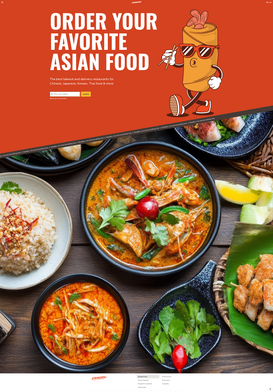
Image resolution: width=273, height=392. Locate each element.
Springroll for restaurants (145, 384)
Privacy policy (166, 380)
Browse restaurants (143, 380)
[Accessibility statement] (270, 389)
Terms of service (166, 376)
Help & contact (142, 387)
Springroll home (142, 376)
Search (86, 94)
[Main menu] (2, 2)
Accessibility (165, 384)
